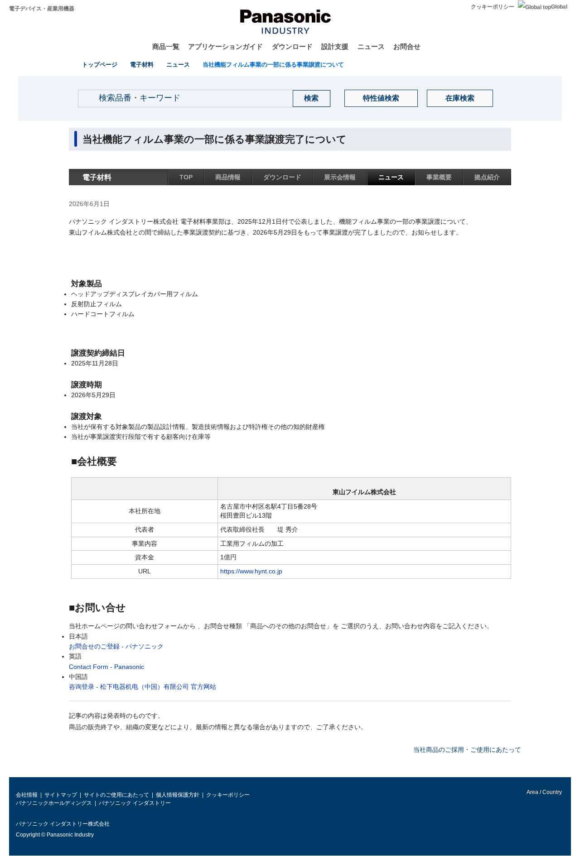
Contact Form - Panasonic (106, 666)
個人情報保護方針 (177, 795)
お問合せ (406, 46)
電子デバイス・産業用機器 (41, 8)
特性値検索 (381, 98)
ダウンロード (292, 46)
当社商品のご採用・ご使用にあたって (467, 749)
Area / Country (544, 792)
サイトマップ (60, 795)
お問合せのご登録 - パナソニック (116, 646)
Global (559, 7)
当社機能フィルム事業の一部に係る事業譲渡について (273, 64)
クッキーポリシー (492, 7)
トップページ (99, 64)
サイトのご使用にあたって (116, 795)
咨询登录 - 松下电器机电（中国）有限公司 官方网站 (142, 686)
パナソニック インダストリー (135, 803)
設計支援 (334, 46)
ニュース (371, 46)
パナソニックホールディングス (54, 803)
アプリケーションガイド (225, 46)
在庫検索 (459, 98)
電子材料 (142, 64)
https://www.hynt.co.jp (251, 571)
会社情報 (27, 795)
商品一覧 (165, 46)
